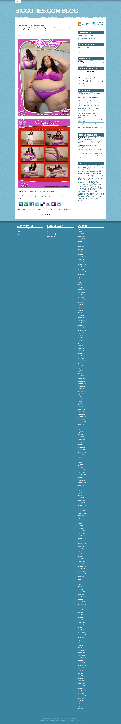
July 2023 (80, 305)
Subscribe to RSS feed (85, 24)
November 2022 (82, 325)
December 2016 (82, 505)
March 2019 (81, 437)
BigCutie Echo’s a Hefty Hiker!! (93, 153)
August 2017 (81, 485)
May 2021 (80, 371)
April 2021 (80, 373)
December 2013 (82, 597)
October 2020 (81, 388)
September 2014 (82, 574)
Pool (92, 188)
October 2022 (81, 328)
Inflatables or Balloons (97, 180)
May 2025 (80, 251)
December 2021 (82, 353)
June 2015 (80, 551)
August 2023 (81, 302)
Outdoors (94, 186)
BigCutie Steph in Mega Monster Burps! (89, 108)
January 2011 (81, 685)
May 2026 (80, 231)
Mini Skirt (98, 184)
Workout (80, 200)
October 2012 (81, 632)
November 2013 (82, 599)
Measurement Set (89, 184)
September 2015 (82, 543)
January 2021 (81, 381)
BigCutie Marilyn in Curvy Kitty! (86, 100)
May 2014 (80, 584)
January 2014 (81, 594)
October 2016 (81, 510)
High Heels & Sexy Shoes (34, 191)
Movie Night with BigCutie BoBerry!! (90, 142)
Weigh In (86, 198)
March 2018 (81, 467)
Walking (80, 198)
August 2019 (81, 424)
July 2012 (80, 640)
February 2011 (81, 683)
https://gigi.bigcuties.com (41, 36)
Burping (99, 170)
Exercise (96, 176)
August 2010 (81, 698)
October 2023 (81, 297)
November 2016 (82, 508)
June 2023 (80, 307)
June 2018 (80, 460)
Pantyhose (87, 188)
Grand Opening (95, 178)
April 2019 (80, 434)
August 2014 (81, 576)
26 (90, 82)
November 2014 (82, 569)
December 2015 (82, 536)
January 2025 (81, 261)
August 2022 (81, 333)
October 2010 (81, 693)
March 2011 (81, 680)
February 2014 (81, 592)
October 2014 (81, 571)
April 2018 (80, 465)
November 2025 (82, 241)
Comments (51, 234)
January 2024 (81, 292)
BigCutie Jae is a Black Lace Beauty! (89, 150)
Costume (85, 173)
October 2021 (81, 358)
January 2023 (81, 320)
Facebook (31, 204)
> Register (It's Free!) (84, 47)
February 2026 (81, 236)
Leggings (85, 182)
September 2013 (82, 604)
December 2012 (82, 627)
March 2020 (81, 406)
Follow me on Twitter (98, 24)
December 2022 (82, 322)
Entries (50, 231)
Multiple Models (83, 186)
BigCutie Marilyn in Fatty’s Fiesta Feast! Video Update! (89, 124)
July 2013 (80, 609)
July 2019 (80, 427)
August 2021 (81, 363)
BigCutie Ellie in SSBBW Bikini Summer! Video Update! (89, 94)
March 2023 (81, 315)
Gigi (62, 195)
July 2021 (80, 366)
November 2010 (82, 691)
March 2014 (81, 589)
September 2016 (82, 513)
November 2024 (82, 267)
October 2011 (81, 663)
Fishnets (89, 178)
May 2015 (80, 553)
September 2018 (82, 452)
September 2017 (82, 482)
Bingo (47, 720)
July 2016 (80, 518)
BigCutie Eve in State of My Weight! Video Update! (90, 128)
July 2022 (80, 335)
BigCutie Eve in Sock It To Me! (86, 113)
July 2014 (80, 579)
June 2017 (80, 490)
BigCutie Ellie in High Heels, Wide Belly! (89, 105)
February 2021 (81, 378)
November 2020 (82, 386)
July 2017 (80, 487)
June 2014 (80, 581)
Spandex (98, 190)
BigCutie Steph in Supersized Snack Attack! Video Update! (90, 120)
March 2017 (81, 498)
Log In (80, 50)
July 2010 (80, 701)
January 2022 (81, 350)
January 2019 (81, 442)
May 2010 (80, 706)
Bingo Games (78, 720)
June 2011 (80, 673)
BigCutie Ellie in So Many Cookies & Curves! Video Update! (90, 116)
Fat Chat (23, 191)
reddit (59, 204)
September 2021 (82, 361)
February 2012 (81, 652)
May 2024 (80, 282)
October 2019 (81, 419)
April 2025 (80, 254)
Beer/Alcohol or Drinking (94, 166)
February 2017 (81, 500)
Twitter (37, 204)
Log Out (80, 52)
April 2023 (80, 312)
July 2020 (80, 396)
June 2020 (80, 399)
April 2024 (80, 284)
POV (96, 188)
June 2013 (80, 612)
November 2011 (82, 660)
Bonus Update (93, 170)
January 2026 (81, 239)
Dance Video (81, 176)
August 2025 (81, 246)
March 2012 (81, 650)
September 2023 (82, 300)
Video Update (50, 191)
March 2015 (81, 559)
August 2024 (81, 274)
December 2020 (82, 383)
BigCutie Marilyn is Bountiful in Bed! (88, 97)
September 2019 (82, 421)
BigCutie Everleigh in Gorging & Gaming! (30, 209)
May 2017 (80, 493)
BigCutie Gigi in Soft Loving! (31, 26)
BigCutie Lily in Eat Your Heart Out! (60, 209)
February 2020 (81, 409)
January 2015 (81, 564)
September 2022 (82, 330)
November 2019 (82, 416)
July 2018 (80, 457)
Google (48, 204)
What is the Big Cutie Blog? (85, 35)
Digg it (20, 204)
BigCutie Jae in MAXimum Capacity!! (87, 146)
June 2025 (80, 249)
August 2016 (81, 515)
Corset (79, 173)
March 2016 (81, 528)
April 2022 (80, 343)
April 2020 (80, 404)
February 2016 (81, 531)
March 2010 (81, 711)
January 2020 (81, 411)
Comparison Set (95, 171)
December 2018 (82, 444)
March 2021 (81, 376)
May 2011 (80, 675)
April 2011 (80, 678)
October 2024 (81, 269)
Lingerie (44, 191)
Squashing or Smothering (87, 191)
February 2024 (81, 289)
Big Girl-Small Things (92, 168)
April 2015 (80, 556)
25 (87, 82)
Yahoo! (53, 204)
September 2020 (82, 391)
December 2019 (82, 414)
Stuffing (81, 194)
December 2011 (82, 658)
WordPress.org (51, 236)
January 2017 (81, 503)
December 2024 (82, 264)
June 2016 (80, 520)
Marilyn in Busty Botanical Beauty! (87, 110)
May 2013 (80, 614)
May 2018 (80, 462)
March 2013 (81, 619)
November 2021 (82, 355)
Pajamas (81, 188)
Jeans (80, 182)
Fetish (84, 178)
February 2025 (81, 259)
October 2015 (81, 541)
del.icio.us (42, 204)
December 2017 (82, 475)
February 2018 (81, 470)
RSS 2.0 (43, 196)
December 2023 (82, 295)
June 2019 (80, 429)
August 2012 (81, 637)
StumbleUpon (26, 204)
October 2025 (81, 244)
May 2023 (80, 310)
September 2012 (82, 635)
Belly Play (82, 168)
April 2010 (80, 708)
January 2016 (81, 533)
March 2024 (81, 287)
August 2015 (81, 546)
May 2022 (80, 340)
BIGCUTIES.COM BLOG (46, 10)
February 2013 (81, 622)
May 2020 (80, 401)
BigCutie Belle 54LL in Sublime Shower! (90, 156)
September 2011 (82, 665)
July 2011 (80, 670)
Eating (89, 175)
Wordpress (77, 718)
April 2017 (80, 495)
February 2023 (81, 317)
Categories (80, 61)
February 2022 (81, 348)
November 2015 (82, 538)
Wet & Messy (95, 198)
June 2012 (80, 642)
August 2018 (81, 454)
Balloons (84, 166)
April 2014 (80, 586)
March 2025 (81, 256)
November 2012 (82, 630)
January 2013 (81, 624)
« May (83, 85)
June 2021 (80, 368)
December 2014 (82, 566)
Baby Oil (80, 166)
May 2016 (80, 523)
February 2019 (81, 439)
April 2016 (80, 525)
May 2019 (80, 432)
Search (18, 1)
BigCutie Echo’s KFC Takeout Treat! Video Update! (88, 138)
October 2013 (81, 602)
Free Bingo (71, 720)
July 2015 (80, 548)
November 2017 (82, 477)
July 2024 (80, 277)
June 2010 (80, 703)
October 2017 (81, 480)
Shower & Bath (89, 190)
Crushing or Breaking (95, 173)
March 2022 (81, 345)
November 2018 (82, 447)
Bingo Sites (64, 720)
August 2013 (81, 607)
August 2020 (81, 394)
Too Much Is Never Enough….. (86, 38)
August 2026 (81, 229)
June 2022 (80, 338)
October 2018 (81, 449)
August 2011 (81, 668)
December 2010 (82, 688)
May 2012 (80, 645)
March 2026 (81, 234)
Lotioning (80, 184)
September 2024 (82, 272)
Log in (49, 229)
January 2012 (81, 655)
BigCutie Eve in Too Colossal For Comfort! (89, 103)
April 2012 (80, 647)
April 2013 (80, 617)
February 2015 (81, 561)
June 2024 (80, 279)
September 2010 (82, 696)
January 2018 (81, 472)
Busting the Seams (83, 171)
